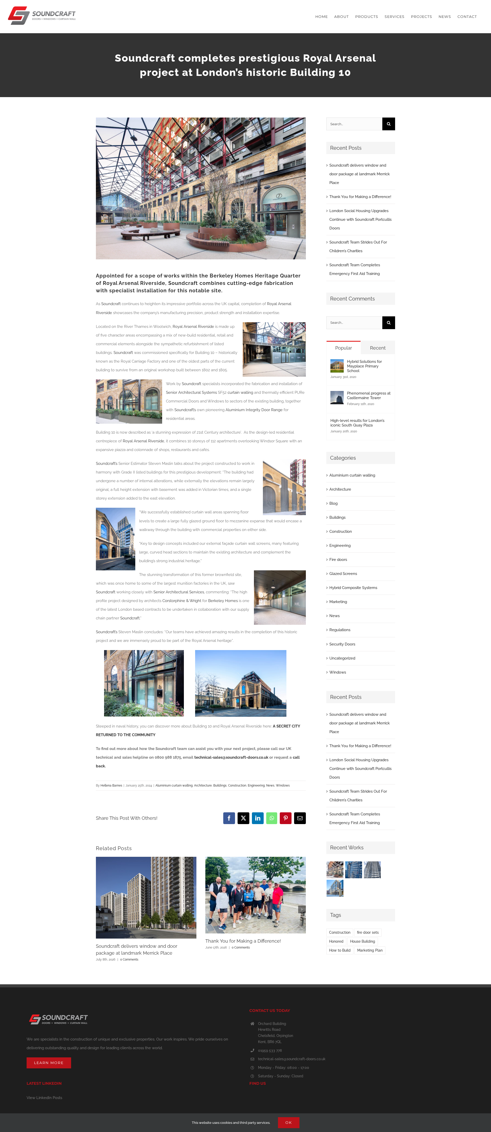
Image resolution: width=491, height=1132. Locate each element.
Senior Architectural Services (178, 592)
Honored (336, 941)
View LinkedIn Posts (44, 1097)
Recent (378, 348)
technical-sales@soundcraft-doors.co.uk (292, 1059)
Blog (333, 503)
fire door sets (368, 932)
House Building (362, 941)
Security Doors (342, 644)
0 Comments (129, 959)
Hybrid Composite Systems (353, 587)
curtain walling (240, 392)
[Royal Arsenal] (335, 870)
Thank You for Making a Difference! (243, 941)
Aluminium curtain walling (174, 785)
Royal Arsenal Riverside (134, 283)
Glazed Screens (343, 573)
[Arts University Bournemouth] (335, 888)
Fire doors (338, 559)
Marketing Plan (370, 950)
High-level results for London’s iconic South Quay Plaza (357, 423)
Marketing (338, 601)
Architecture (203, 785)
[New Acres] (354, 870)
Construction (237, 785)
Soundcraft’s (185, 410)
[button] (100, 909)
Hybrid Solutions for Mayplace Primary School (364, 366)
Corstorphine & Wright (181, 600)
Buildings (220, 785)
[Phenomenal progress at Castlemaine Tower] (337, 395)
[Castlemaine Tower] (372, 870)
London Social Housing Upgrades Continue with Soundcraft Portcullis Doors (360, 219)
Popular (343, 348)
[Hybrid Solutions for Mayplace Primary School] (337, 363)
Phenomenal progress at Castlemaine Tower (368, 395)
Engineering (256, 785)
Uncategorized (342, 658)
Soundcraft (183, 283)
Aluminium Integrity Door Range (254, 410)
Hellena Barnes (111, 785)
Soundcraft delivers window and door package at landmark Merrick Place (359, 174)
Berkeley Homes (231, 276)
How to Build (340, 950)
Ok (288, 1122)
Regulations (339, 630)
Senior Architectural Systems (191, 392)
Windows (283, 785)
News (270, 785)
